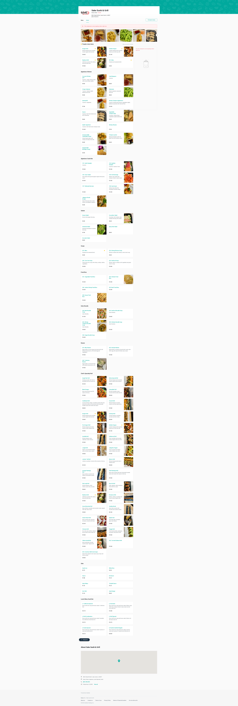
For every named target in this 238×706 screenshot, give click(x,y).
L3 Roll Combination (87, 616)
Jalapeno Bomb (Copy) (86, 198)
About (87, 20)
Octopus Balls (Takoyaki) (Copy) (86, 135)
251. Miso (111, 60)
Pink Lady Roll (85, 483)
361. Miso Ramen (86, 347)
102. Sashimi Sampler (112, 164)
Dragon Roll (85, 48)
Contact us (90, 700)
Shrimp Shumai (113, 124)
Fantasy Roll (112, 413)
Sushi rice (84, 568)
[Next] (157, 35)
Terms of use (98, 700)
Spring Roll (85, 100)
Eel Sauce (111, 575)
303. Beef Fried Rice (114, 287)
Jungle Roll (85, 447)
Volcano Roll (85, 529)
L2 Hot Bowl (112, 603)
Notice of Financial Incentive (119, 700)
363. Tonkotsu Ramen (85, 361)
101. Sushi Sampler (87, 163)
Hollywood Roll (112, 436)
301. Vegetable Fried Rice (88, 276)
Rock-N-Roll (112, 483)
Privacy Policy (107, 700)
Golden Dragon (112, 48)
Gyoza (84, 112)
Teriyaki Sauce (112, 583)
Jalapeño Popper (113, 447)
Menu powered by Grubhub (128, 44)
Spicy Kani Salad (113, 226)
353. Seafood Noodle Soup (115, 310)
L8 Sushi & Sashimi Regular (115, 627)
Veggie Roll (112, 529)
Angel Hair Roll (86, 378)
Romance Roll (112, 495)
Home (82, 698)
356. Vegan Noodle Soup (88, 335)
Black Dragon (85, 389)
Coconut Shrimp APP (86, 77)
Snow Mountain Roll (87, 506)
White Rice (111, 568)
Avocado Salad (86, 238)
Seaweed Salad (86, 226)
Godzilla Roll (85, 436)
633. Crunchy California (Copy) (90, 552)
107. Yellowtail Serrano (88, 186)
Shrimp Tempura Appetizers (116, 100)
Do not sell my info (133, 700)
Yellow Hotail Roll (86, 540)
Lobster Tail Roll (86, 459)
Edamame (111, 89)
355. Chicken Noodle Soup (115, 322)
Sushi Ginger (112, 591)
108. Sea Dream (113, 186)
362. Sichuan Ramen (114, 347)
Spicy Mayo (85, 583)
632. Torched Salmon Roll (115, 540)
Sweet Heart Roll (86, 517)
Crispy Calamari (86, 89)
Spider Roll (111, 517)
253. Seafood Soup (114, 260)
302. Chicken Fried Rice (113, 277)
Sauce (83, 575)
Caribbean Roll (86, 400)
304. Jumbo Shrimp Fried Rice (89, 287)
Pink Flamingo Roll (113, 470)
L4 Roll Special (112, 616)
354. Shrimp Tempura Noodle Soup (86, 323)
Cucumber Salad (113, 215)
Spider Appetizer (86, 124)
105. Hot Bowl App (113, 174)
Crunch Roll (112, 400)
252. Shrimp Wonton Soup (115, 250)
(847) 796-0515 (95, 16)
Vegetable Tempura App (112, 112)
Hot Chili (84, 591)
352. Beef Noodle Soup (86, 311)
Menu (82, 20)
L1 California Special (87, 603)
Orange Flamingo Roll (86, 471)
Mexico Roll (112, 459)
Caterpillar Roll (112, 389)
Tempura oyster (113, 135)
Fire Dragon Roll (86, 425)
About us (83, 700)
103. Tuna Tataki (86, 174)
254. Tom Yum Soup (87, 260)
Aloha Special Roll (113, 378)
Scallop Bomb (112, 506)
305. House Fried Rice (86, 295)
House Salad (85, 215)
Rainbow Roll (85, 60)
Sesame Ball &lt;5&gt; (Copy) (86, 148)
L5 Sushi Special (86, 627)
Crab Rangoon (112, 76)
